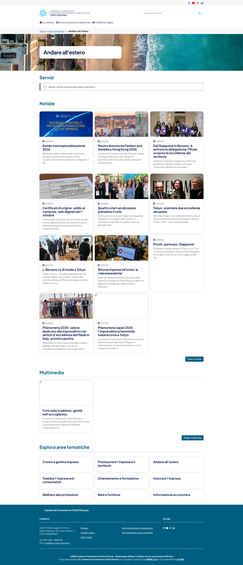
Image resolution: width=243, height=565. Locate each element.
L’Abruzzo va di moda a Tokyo (64, 269)
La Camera (48, 22)
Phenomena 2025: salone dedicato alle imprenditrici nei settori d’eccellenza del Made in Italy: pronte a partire (66, 333)
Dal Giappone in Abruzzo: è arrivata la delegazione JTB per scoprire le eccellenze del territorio (175, 151)
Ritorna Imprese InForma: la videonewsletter (118, 271)
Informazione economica (171, 495)
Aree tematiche (56, 31)
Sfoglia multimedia (192, 437)
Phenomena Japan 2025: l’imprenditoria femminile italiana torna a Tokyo (116, 331)
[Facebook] (163, 528)
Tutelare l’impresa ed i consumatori (59, 480)
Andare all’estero (166, 462)
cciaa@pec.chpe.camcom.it (57, 543)
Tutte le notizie (194, 359)
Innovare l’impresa (167, 478)
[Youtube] (167, 528)
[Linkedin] (174, 528)
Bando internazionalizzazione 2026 (64, 147)
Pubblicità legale (104, 22)
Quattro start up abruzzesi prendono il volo (117, 209)
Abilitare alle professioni (60, 495)
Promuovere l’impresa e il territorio (116, 463)
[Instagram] (170, 528)
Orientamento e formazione (118, 478)
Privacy (84, 528)
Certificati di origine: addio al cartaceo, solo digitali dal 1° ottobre (64, 211)
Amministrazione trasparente (74, 22)
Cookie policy (88, 532)
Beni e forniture (109, 495)
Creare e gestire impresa (61, 462)
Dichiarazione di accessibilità (137, 532)
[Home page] (79, 13)
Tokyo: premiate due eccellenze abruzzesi (176, 209)
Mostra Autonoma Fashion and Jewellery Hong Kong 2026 (120, 147)
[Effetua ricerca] (199, 13)
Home (42, 31)
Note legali (86, 537)
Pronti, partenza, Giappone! (174, 244)
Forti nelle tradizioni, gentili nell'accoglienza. (62, 412)
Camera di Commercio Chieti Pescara (67, 510)
